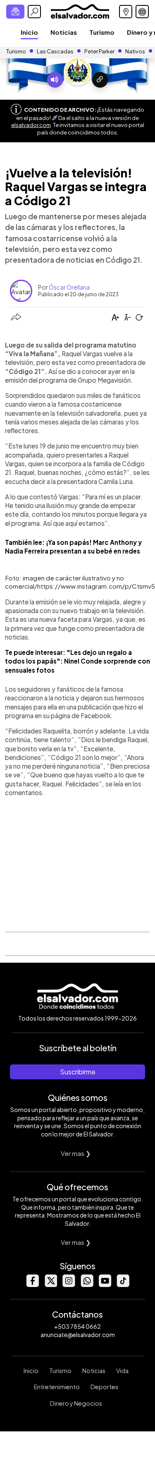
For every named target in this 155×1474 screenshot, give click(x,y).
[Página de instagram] (68, 1285)
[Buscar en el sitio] (34, 11)
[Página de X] (50, 1285)
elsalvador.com (31, 125)
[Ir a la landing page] (100, 80)
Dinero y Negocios (76, 1403)
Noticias (63, 32)
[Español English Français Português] (142, 11)
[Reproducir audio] (55, 80)
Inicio (29, 32)
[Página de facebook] (32, 1285)
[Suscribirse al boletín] (15, 12)
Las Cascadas (55, 51)
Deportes (104, 1386)
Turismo (101, 32)
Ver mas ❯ (76, 1153)
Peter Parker (99, 51)
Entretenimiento (57, 1386)
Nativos (135, 51)
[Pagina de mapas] (125, 11)
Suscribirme (77, 1071)
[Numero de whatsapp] (86, 1285)
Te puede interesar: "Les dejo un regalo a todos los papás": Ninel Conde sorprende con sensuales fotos (77, 661)
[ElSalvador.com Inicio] (80, 10)
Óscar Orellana (69, 287)
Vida (122, 1370)
